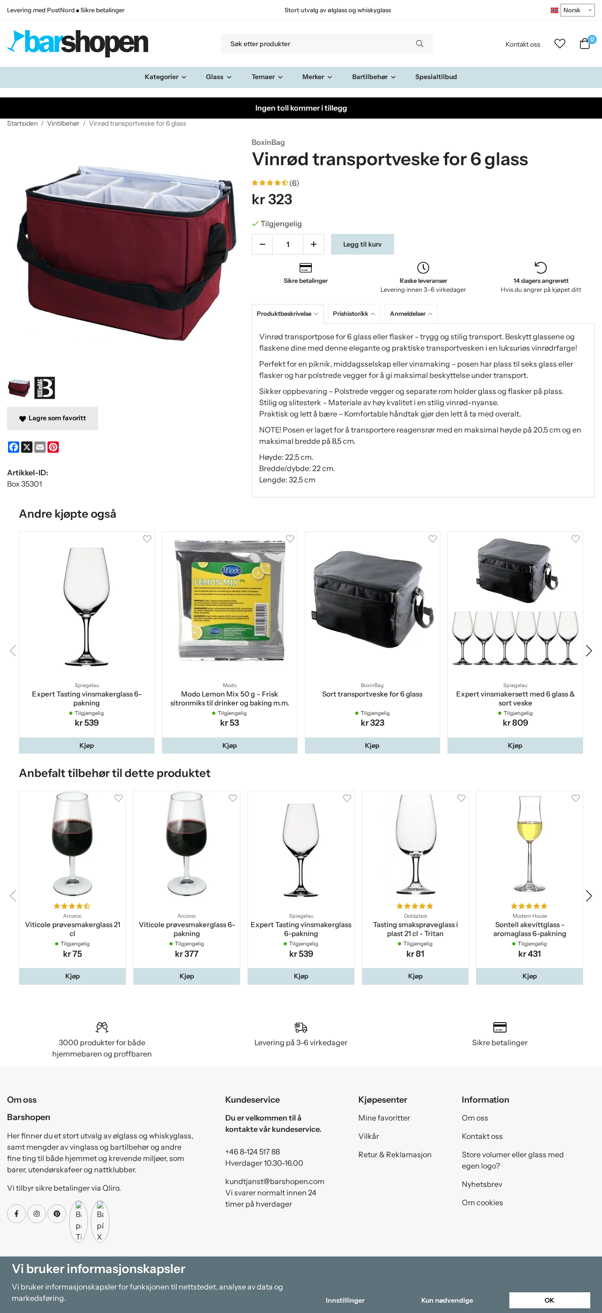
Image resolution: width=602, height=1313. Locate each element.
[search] (420, 44)
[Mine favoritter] (559, 43)
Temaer (263, 76)
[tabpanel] (423, 410)
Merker (313, 76)
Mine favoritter (384, 1117)
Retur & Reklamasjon (395, 1154)
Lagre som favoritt (56, 418)
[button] (86, 745)
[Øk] (313, 244)
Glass (214, 76)
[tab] (290, 314)
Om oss (475, 1117)
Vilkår (368, 1136)
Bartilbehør (370, 76)
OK (549, 1300)
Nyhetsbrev (482, 1184)
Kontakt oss (523, 44)
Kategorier (161, 76)
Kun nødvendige (447, 1300)
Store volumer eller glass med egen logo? (513, 1160)
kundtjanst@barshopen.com (275, 1181)
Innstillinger (345, 1300)
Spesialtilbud (436, 76)
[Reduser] (262, 244)
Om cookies (482, 1202)
